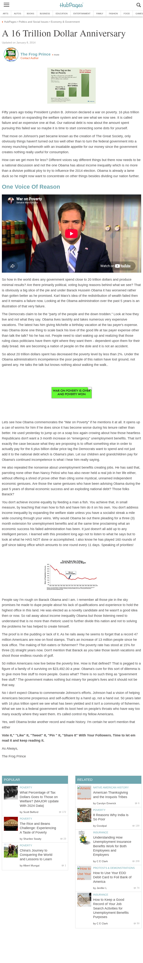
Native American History (111, 787)
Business (45, 13)
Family (99, 13)
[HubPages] (71, 5)
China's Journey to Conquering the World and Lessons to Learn (36, 855)
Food (127, 13)
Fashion (113, 13)
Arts (5, 13)
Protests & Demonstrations (114, 867)
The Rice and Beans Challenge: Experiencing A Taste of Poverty (38, 828)
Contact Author (29, 58)
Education (62, 13)
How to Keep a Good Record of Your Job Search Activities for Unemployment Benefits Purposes (111, 908)
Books (30, 13)
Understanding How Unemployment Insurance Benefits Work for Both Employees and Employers (112, 846)
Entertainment (81, 13)
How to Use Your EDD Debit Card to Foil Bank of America (112, 877)
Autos (17, 13)
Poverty (99, 809)
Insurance (100, 832)
